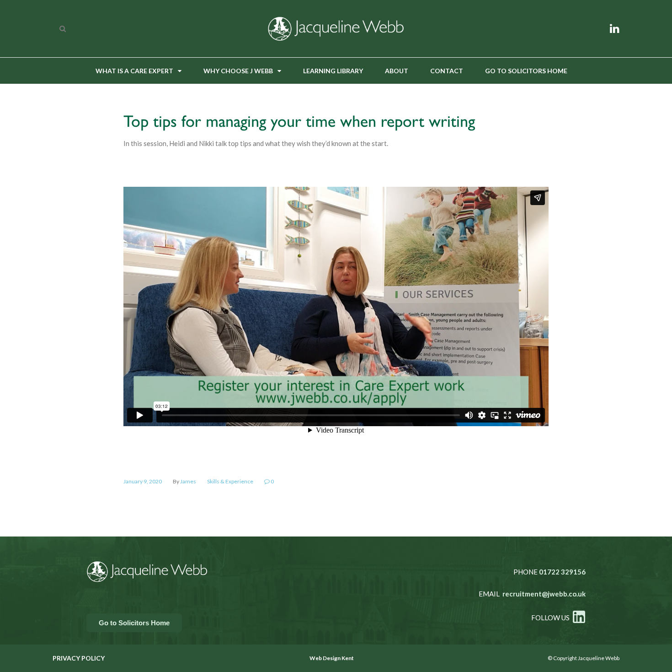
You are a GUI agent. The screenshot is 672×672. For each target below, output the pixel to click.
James (188, 481)
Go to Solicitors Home (526, 71)
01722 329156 (562, 572)
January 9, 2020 (142, 481)
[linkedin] (614, 28)
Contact (446, 71)
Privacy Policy (79, 658)
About (396, 71)
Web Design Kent (331, 658)
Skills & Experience (230, 481)
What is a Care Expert (134, 71)
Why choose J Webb (238, 71)
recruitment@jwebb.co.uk (544, 594)
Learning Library (333, 71)
